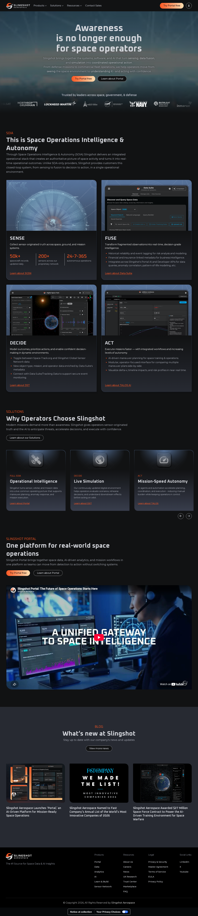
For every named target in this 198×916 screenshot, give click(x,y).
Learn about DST (20, 385)
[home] (19, 5)
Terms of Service (157, 871)
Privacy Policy (155, 881)
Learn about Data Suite (118, 273)
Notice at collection (81, 911)
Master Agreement (158, 867)
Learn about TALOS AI (118, 385)
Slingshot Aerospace (123, 902)
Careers (127, 867)
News (126, 871)
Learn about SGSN (20, 273)
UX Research (130, 876)
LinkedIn (184, 862)
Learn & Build (101, 881)
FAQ (125, 891)
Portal (97, 862)
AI (95, 876)
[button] (40, 5)
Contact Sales (93, 5)
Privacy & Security (157, 862)
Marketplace (129, 886)
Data (96, 867)
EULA (151, 876)
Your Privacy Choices (108, 911)
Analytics (99, 871)
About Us (128, 862)
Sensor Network (103, 886)
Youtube (184, 871)
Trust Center (130, 881)
